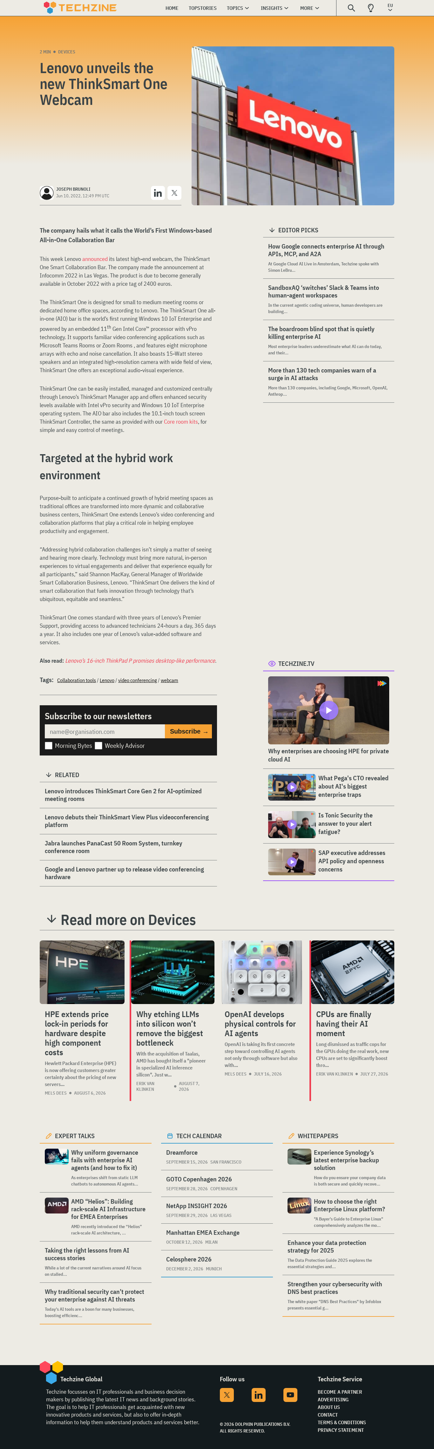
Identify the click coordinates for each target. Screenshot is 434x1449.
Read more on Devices (128, 919)
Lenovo (107, 680)
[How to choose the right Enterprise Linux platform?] (299, 1213)
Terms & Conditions (342, 1422)
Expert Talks (75, 1135)
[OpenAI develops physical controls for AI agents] (262, 972)
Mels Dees (56, 1093)
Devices (66, 52)
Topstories (203, 8)
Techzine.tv (296, 663)
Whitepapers (318, 1135)
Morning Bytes (73, 745)
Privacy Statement (341, 1430)
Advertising (333, 1399)
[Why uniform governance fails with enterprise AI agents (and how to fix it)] (57, 1168)
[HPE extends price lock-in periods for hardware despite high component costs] (82, 972)
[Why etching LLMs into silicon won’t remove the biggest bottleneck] (172, 972)
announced (95, 259)
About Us (329, 1407)
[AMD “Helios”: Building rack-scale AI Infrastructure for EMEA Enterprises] (57, 1217)
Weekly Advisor (125, 745)
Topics (235, 8)
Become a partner (340, 1392)
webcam (169, 680)
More (306, 8)
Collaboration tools (76, 680)
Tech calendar (199, 1135)
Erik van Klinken (145, 1086)
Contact (328, 1414)
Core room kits (181, 421)
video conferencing (137, 680)
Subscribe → (189, 731)
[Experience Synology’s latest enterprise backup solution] (299, 1168)
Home (172, 8)
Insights (271, 8)
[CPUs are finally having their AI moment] (352, 972)
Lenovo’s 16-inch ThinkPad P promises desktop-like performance (140, 660)
